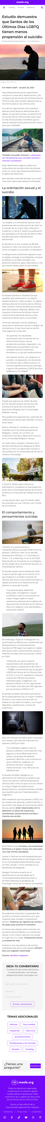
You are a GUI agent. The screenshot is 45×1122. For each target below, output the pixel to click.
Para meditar (29, 1024)
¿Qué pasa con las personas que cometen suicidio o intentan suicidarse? (21, 158)
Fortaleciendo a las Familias (22, 1043)
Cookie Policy (37, 1112)
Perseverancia (20, 41)
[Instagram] (4, 1117)
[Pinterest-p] (40, 1117)
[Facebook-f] (11, 1117)
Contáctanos (8, 1112)
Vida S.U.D (30, 1031)
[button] (4, 7)
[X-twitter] (33, 1117)
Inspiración (31, 7)
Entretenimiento (22, 1037)
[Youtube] (26, 1117)
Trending (11, 7)
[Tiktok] (18, 1117)
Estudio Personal (8, 41)
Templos (15, 1049)
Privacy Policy (22, 1112)
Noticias (21, 7)
